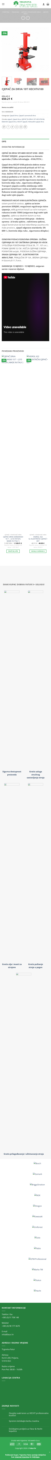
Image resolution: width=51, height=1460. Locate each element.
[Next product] (23, 18)
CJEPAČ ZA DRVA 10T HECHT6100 (32, 119)
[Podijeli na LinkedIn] (25, 127)
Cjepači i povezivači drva (31, 12)
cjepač (9, 119)
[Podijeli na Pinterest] (21, 127)
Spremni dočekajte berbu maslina (24, 1421)
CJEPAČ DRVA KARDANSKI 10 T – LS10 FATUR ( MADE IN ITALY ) (13, 539)
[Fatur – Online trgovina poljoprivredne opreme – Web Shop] (25, 4)
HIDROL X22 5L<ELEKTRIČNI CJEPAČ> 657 (38, 539)
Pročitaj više (13, 551)
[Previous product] (28, 18)
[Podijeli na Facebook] (8, 127)
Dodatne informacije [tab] (13, 147)
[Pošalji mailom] (17, 127)
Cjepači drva (14, 115)
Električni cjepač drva (9, 122)
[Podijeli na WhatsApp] (4, 127)
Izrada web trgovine (19, 1440)
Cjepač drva (17, 119)
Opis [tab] (4, 141)
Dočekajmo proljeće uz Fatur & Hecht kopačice (25, 1430)
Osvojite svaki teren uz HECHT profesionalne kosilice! (29, 1414)
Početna (5, 12)
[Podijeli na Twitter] (12, 127)
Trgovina (15, 12)
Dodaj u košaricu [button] (38, 551)
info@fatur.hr (8, 1334)
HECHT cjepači (22, 122)
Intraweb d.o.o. (34, 1440)
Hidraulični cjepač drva (36, 122)
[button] (3, 4)
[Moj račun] (43, 4)
